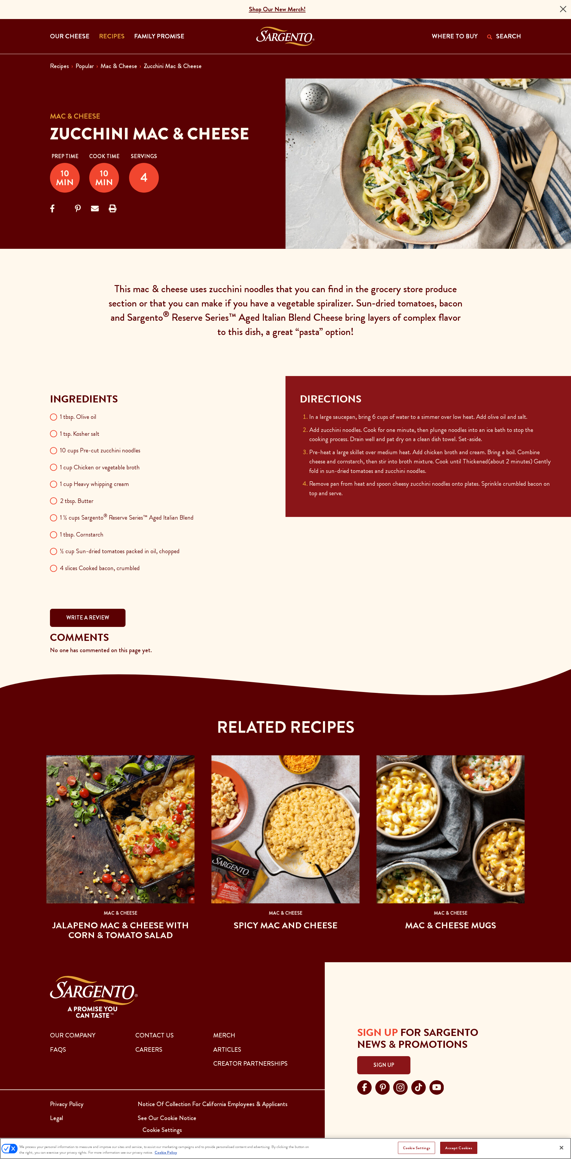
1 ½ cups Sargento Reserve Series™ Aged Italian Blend (127, 517)
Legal (56, 1118)
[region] (285, 1148)
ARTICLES (227, 1049)
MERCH (224, 1035)
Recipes (59, 66)
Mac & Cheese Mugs (450, 925)
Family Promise (159, 36)
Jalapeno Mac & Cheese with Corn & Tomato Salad (120, 930)
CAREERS (148, 1049)
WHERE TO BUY (455, 36)
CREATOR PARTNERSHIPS (250, 1063)
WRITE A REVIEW (87, 618)
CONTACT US (154, 1035)
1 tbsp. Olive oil (78, 416)
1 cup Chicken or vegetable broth (100, 467)
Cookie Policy (166, 1152)
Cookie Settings (416, 1148)
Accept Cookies (458, 1148)
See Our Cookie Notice (167, 1118)
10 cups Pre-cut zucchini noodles (100, 450)
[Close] (563, 9)
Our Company (72, 1035)
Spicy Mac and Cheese (286, 925)
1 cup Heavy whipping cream (94, 483)
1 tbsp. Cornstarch (81, 534)
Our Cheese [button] (70, 36)
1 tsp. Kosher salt (79, 433)
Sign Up (384, 1065)
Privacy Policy (67, 1104)
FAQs (58, 1049)
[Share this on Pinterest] (78, 208)
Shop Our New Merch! (277, 9)
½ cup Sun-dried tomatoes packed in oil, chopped (120, 551)
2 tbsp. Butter (76, 500)
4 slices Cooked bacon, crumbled (100, 568)
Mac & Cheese (119, 66)
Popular (85, 66)
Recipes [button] (112, 36)
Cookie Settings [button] (162, 1129)
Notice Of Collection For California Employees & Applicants (213, 1104)
